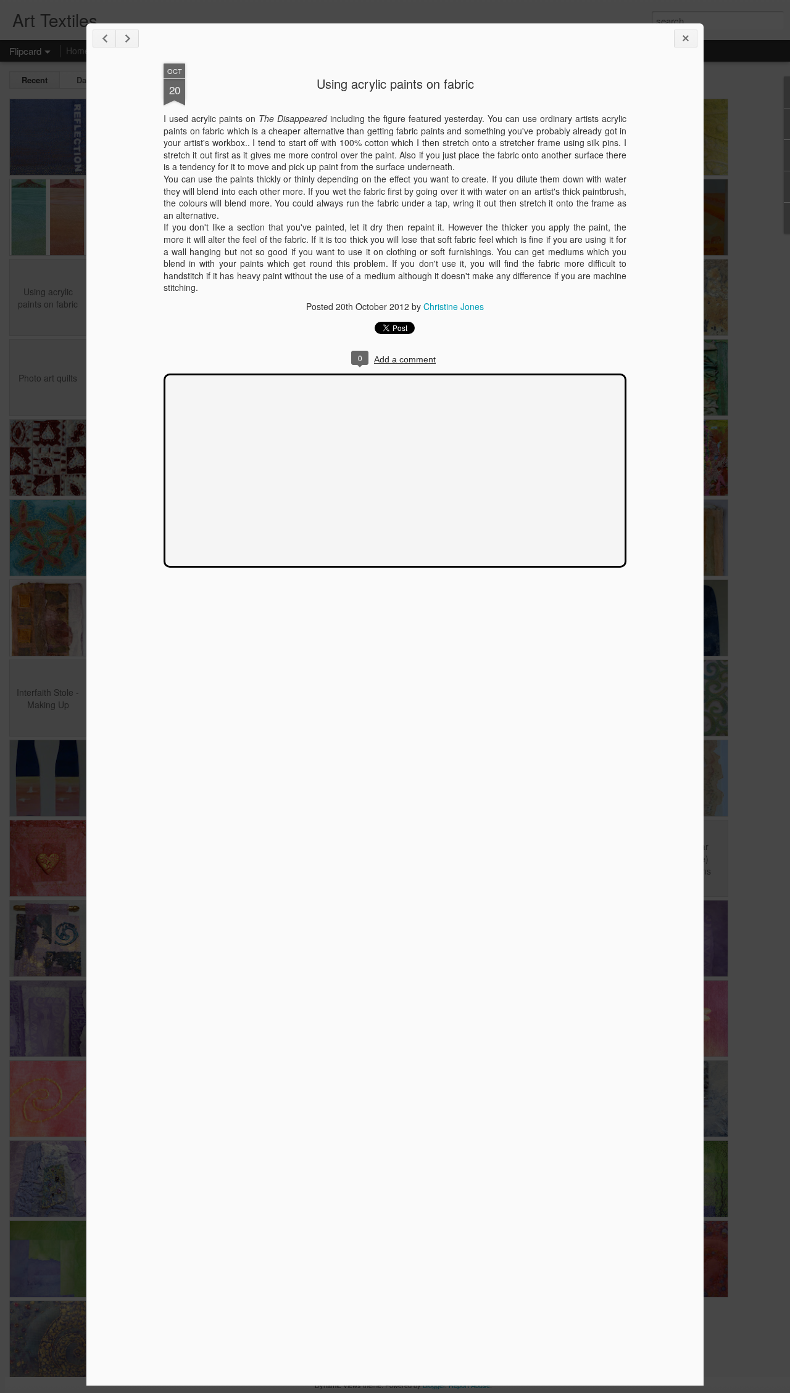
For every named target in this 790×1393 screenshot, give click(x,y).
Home (77, 50)
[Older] (127, 38)
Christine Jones (453, 306)
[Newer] (104, 38)
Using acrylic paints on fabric (395, 83)
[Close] (685, 38)
